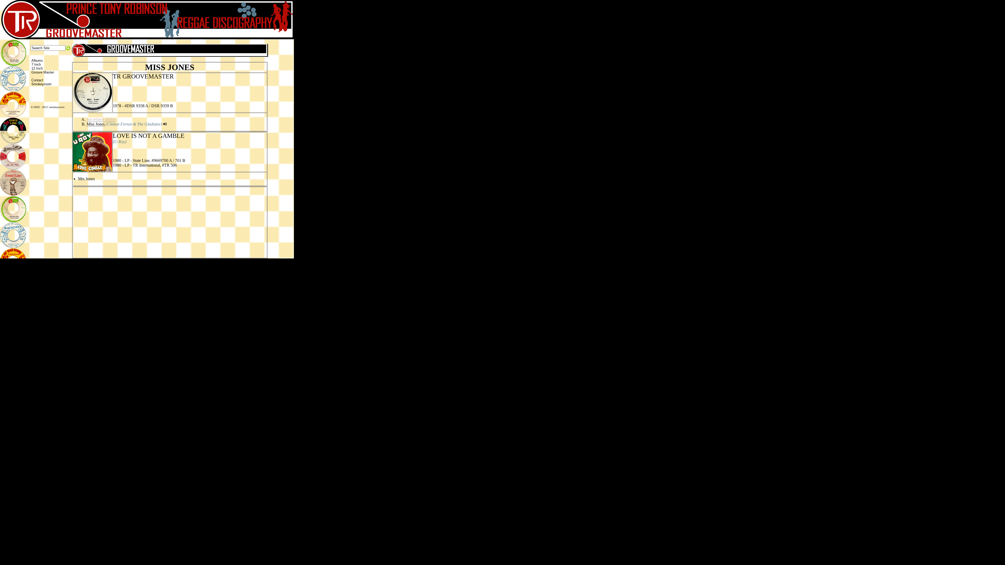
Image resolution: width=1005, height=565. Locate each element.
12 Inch (37, 68)
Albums (37, 61)
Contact (37, 80)
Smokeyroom (41, 84)
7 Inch (36, 64)
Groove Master (42, 72)
